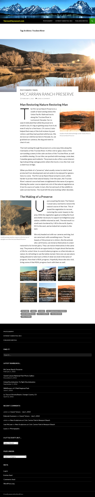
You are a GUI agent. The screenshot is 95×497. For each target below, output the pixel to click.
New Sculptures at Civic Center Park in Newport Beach (30, 420)
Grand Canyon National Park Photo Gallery (18, 376)
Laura (5, 429)
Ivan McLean (8, 424)
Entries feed (7, 475)
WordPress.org (8, 484)
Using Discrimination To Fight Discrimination (19, 382)
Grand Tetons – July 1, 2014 (20, 412)
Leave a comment (43, 98)
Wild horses (26, 316)
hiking (34, 311)
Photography (47, 21)
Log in (5, 471)
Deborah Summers (10, 416)
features (25, 311)
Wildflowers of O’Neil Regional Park (16, 388)
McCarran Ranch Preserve (47, 94)
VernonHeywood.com (13, 21)
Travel (35, 90)
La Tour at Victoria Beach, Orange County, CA (20, 395)
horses (41, 311)
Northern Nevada (28, 314)
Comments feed (9, 479)
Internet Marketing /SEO (63, 21)
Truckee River (56, 314)
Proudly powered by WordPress (13, 494)
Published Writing (81, 21)
